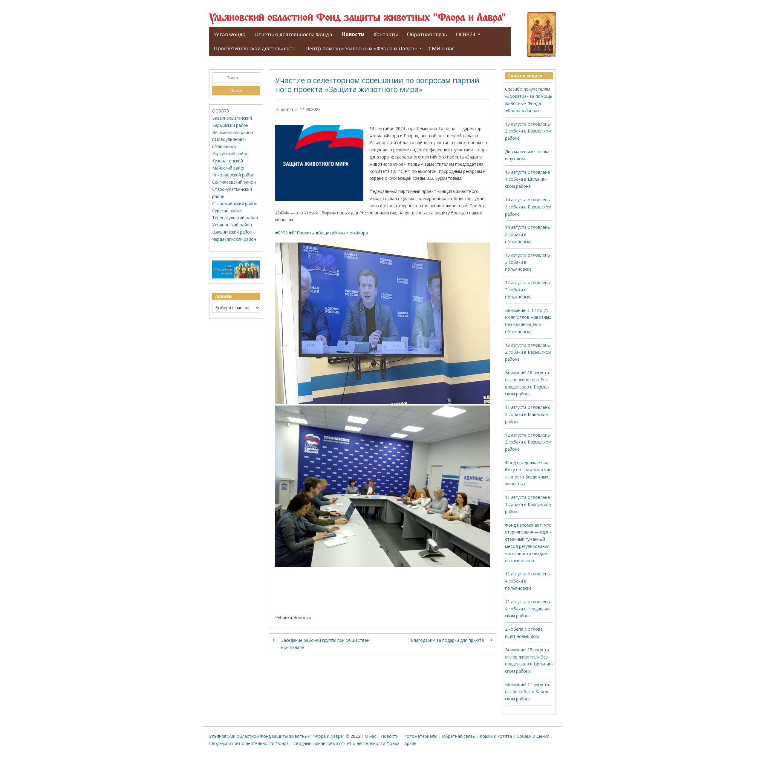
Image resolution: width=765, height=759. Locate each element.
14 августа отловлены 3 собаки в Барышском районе (528, 207)
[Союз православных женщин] (236, 277)
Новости (353, 34)
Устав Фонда (230, 34)
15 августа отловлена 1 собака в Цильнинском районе (527, 179)
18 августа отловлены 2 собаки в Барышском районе (528, 131)
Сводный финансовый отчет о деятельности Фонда (346, 743)
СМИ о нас (442, 48)
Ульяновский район (232, 225)
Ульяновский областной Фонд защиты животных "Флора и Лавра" (357, 18)
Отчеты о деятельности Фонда (293, 34)
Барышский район (230, 125)
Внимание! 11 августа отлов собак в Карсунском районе (528, 692)
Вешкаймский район (232, 132)
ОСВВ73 (465, 34)
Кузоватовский (227, 161)
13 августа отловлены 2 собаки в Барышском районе (528, 352)
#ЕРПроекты (302, 233)
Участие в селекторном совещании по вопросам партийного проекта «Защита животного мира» (378, 84)
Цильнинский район (232, 232)
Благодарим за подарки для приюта (447, 640)
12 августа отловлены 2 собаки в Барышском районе (528, 442)
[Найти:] (236, 77)
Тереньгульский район (235, 217)
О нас (370, 736)
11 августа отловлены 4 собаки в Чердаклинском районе (528, 609)
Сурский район (227, 210)
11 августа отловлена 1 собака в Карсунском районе (528, 504)
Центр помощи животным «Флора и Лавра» (361, 48)
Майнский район (229, 168)
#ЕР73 (281, 233)
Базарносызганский (232, 118)
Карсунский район (230, 153)
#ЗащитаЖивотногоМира (342, 233)
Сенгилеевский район (234, 182)
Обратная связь (427, 34)
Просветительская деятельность (255, 48)
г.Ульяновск (224, 146)
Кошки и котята (496, 736)
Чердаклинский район (234, 239)
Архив (410, 743)
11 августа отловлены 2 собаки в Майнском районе (527, 414)
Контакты (386, 34)
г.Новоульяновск (229, 139)
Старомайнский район (234, 203)
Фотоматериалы (420, 736)
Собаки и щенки (533, 736)
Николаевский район (233, 175)
